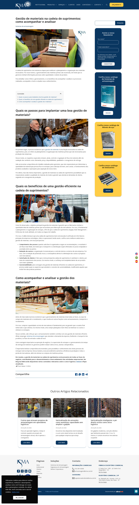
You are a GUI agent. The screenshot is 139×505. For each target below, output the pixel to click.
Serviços (61, 5)
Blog (37, 475)
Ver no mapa (103, 472)
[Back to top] (136, 491)
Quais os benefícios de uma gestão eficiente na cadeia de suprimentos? (39, 99)
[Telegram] (86, 374)
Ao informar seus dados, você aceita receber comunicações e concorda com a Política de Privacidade (107, 57)
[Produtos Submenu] (56, 4)
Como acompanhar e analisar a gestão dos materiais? (34, 101)
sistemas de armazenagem (36, 336)
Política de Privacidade (51, 491)
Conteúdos (86, 5)
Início (38, 465)
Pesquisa (120, 23)
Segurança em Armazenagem (60, 467)
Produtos (51, 5)
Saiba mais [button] (15, 492)
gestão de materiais (52, 149)
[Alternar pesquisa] (107, 5)
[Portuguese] (136, 257)
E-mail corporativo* (103, 47)
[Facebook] (76, 374)
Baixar (108, 113)
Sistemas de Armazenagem (59, 465)
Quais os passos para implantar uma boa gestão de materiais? (37, 97)
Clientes (71, 5)
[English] (136, 253)
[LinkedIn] (83, 374)
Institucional (40, 5)
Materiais (39, 473)
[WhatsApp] (79, 374)
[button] (60, 93)
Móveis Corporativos (57, 469)
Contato (97, 5)
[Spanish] (136, 261)
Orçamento (116, 5)
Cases (78, 5)
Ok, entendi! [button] (20, 497)
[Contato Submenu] (102, 4)
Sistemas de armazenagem (24, 26)
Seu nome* (101, 39)
